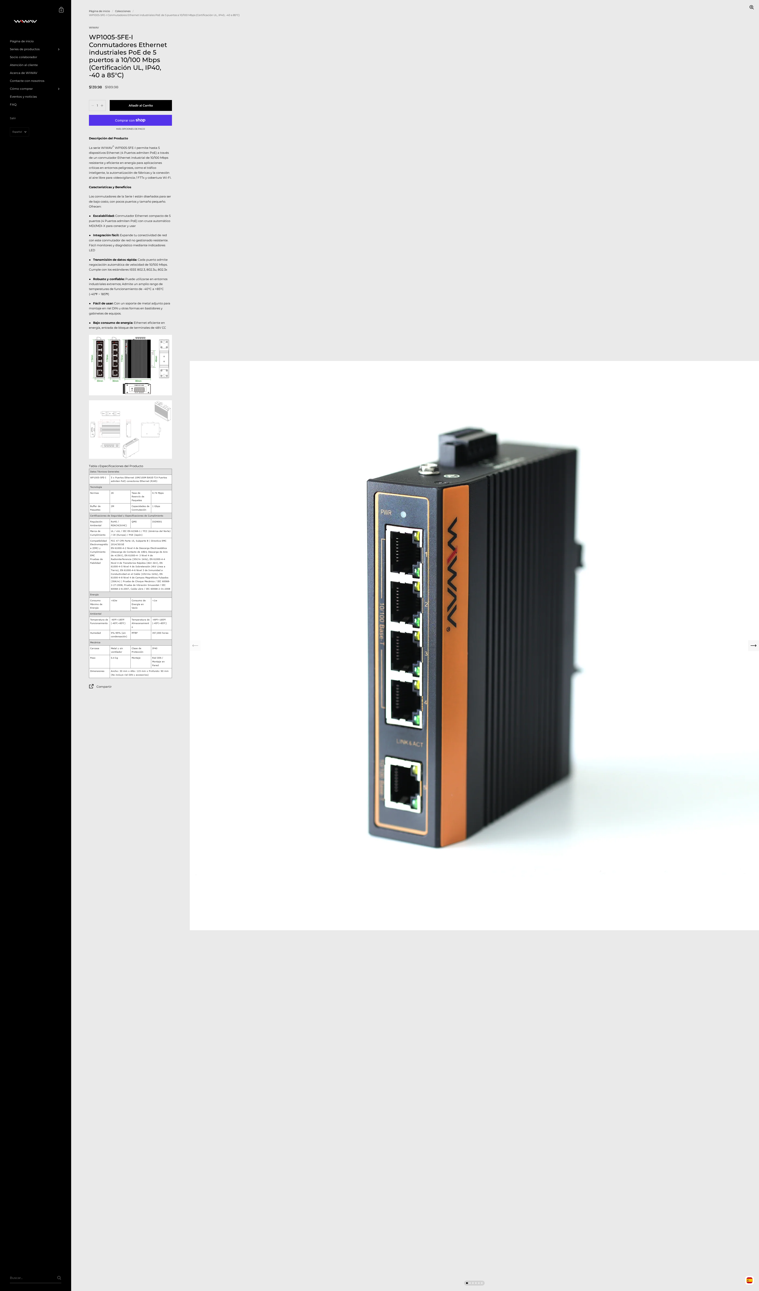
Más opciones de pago (130, 129)
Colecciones (122, 11)
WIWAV (94, 27)
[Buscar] (59, 1278)
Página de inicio (99, 11)
